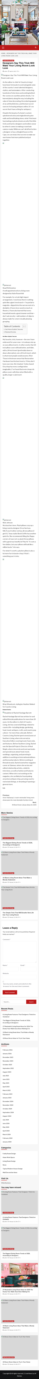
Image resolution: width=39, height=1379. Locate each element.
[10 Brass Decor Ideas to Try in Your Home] (19, 1347)
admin (5, 71)
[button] (3, 47)
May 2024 (6, 1127)
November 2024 (8, 1105)
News (4, 1165)
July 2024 (6, 1120)
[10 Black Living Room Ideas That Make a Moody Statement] (19, 863)
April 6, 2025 (13, 71)
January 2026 (7, 1053)
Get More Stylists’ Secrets (14, 329)
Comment (7, 939)
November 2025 (8, 1061)
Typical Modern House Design (13, 1168)
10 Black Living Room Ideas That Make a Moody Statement (18, 1033)
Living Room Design (9, 1161)
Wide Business (6, 1183)
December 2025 (8, 1057)
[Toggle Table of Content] (23, 326)
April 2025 (6, 1086)
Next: (24, 804)
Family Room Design (8, 60)
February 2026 (7, 1050)
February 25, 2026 (13, 847)
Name (5, 965)
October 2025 (7, 1064)
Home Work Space (9, 1157)
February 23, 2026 (13, 917)
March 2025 (7, 1090)
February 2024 (7, 1138)
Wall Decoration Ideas (10, 1172)
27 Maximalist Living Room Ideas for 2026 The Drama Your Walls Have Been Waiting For (18, 1027)
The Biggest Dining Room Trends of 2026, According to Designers (16, 1022)
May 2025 (6, 1083)
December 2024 (8, 1101)
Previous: (18, 797)
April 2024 (6, 1131)
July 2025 (6, 1075)
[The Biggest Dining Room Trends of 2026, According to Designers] (19, 828)
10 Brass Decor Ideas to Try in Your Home (16, 1038)
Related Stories (10, 332)
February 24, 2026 (13, 882)
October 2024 (7, 1109)
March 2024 (7, 1134)
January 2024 (7, 1142)
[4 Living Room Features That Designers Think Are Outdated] (19, 1203)
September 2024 (8, 1112)
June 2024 (6, 1123)
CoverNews (28, 1373)
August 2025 (7, 1072)
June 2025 (6, 1079)
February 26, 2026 (13, 1221)
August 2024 (7, 1116)
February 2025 (7, 1094)
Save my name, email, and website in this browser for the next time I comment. (17, 985)
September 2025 (8, 1068)
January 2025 (7, 1098)
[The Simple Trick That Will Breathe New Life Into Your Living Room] (19, 898)
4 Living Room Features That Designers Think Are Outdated (19, 1016)
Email (22, 965)
